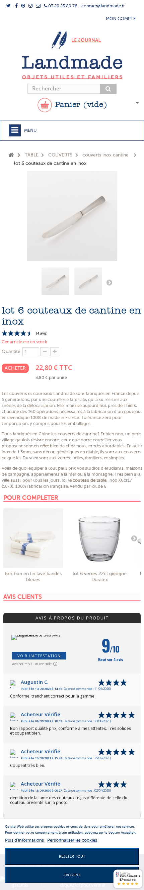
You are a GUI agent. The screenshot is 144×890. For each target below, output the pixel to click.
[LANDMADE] (72, 67)
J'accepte (72, 875)
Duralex (30, 457)
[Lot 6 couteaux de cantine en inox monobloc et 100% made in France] (55, 281)
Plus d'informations (25, 840)
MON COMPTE (121, 18)
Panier (79, 105)
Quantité (11, 351)
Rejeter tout (72, 856)
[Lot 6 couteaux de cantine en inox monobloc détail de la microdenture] (88, 281)
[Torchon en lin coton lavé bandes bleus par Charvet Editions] (33, 538)
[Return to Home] (11, 155)
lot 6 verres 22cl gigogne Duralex (100, 576)
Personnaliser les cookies (72, 840)
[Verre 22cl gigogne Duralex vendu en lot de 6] (99, 538)
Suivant (109, 282)
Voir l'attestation (39, 655)
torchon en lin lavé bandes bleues (33, 576)
